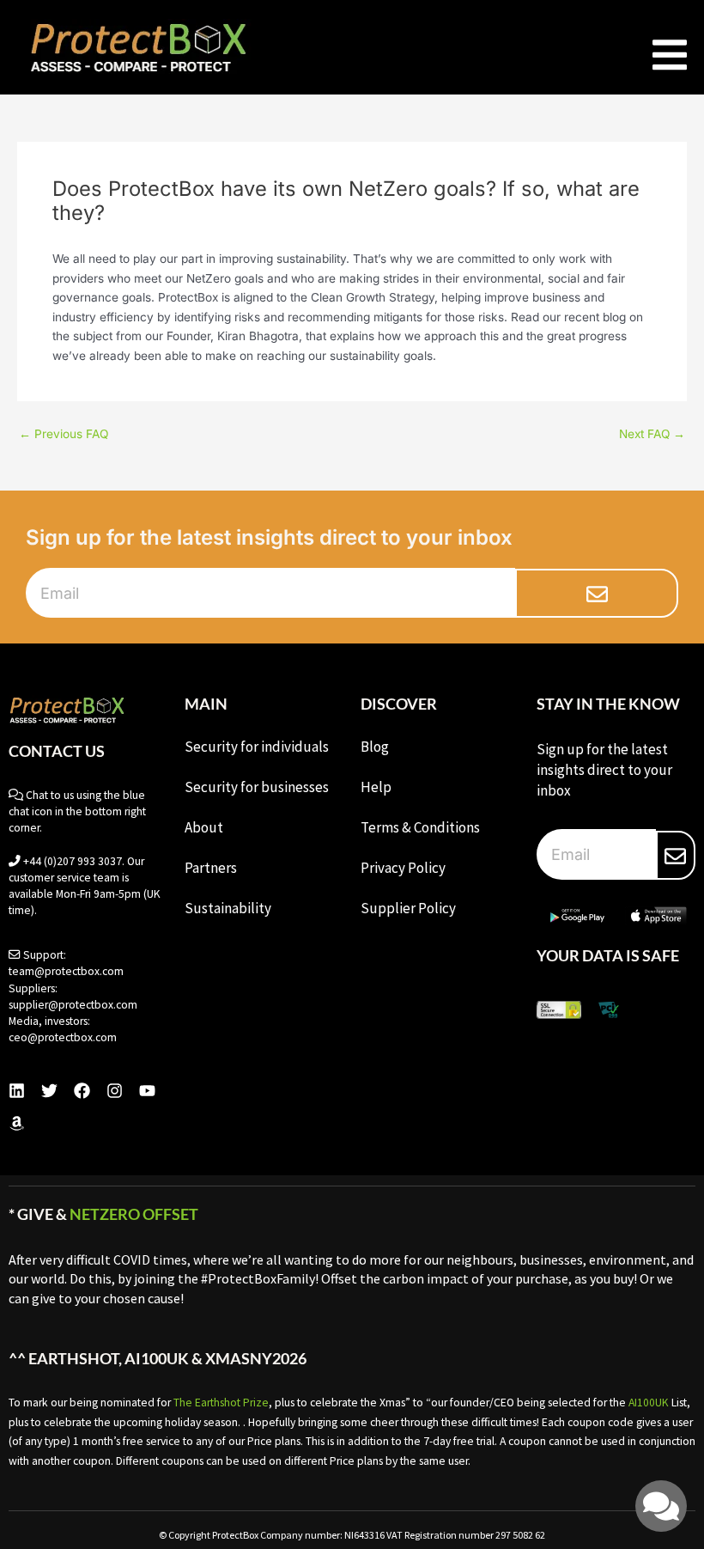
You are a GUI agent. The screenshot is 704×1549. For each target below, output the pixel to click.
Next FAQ (652, 435)
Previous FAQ (63, 435)
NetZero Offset (134, 1213)
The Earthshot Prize (221, 1402)
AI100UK (648, 1402)
